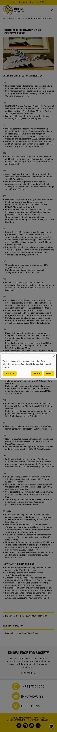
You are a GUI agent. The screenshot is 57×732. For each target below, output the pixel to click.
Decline (36, 373)
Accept (49, 373)
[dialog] (28, 366)
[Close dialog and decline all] (53, 355)
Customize (9, 373)
